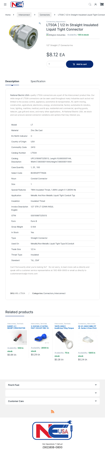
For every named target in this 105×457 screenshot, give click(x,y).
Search (89, 4)
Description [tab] (12, 81)
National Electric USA (19, 95)
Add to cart (81, 64)
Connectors (45, 15)
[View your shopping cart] (101, 4)
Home (7, 15)
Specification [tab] (38, 81)
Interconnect (24, 15)
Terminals (20, 324)
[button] (40, 23)
